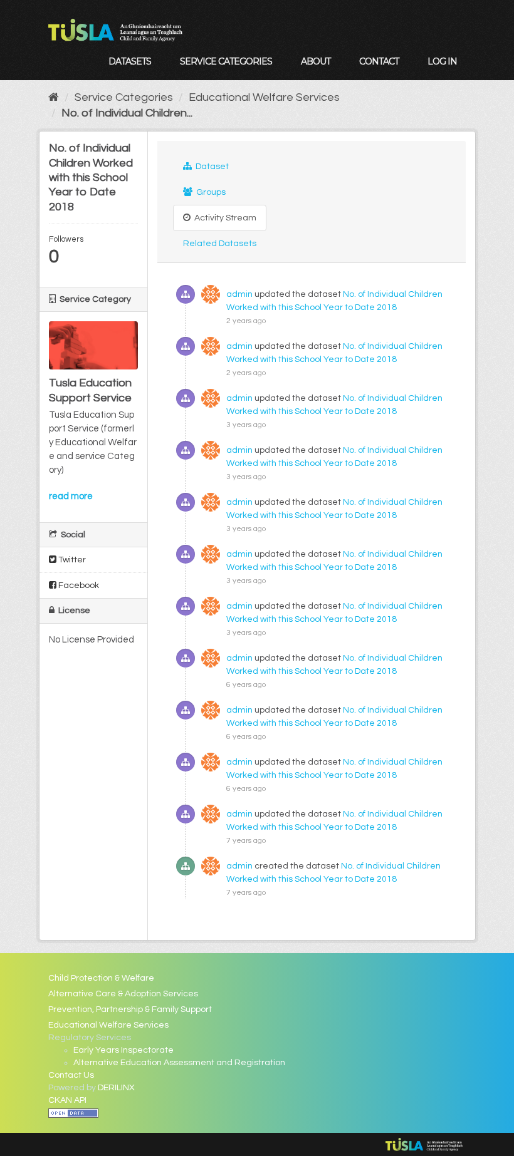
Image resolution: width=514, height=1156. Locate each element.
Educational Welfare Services (264, 97)
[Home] (53, 97)
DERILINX (116, 1087)
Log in (442, 61)
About (315, 61)
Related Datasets (219, 243)
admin (239, 294)
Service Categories (226, 61)
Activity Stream (224, 218)
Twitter (71, 559)
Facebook (77, 585)
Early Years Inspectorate (123, 1050)
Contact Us (71, 1075)
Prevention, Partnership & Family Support (130, 1009)
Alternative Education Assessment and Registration (179, 1062)
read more (71, 496)
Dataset (211, 166)
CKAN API (67, 1100)
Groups (210, 192)
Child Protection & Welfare (101, 978)
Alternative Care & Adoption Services (123, 993)
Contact (379, 61)
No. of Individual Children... (126, 113)
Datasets (129, 61)
